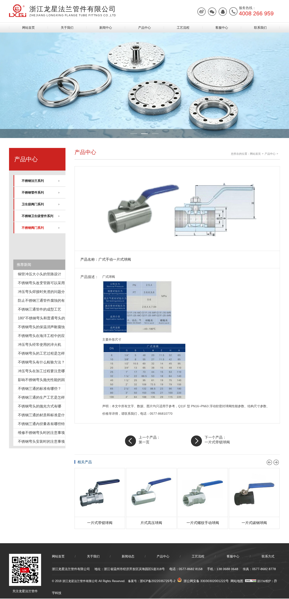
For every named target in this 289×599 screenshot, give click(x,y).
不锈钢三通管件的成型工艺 (39, 309)
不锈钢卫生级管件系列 (37, 216)
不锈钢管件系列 (33, 192)
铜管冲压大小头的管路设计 (39, 274)
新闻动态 (128, 556)
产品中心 (144, 27)
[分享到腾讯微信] (212, 11)
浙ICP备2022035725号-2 (157, 581)
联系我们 (260, 27)
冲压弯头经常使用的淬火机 (39, 344)
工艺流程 (183, 27)
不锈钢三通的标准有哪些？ (39, 389)
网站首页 (28, 27)
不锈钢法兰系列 (33, 181)
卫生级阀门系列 (33, 204)
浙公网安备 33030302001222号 (205, 581)
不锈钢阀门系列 (33, 227)
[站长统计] (250, 581)
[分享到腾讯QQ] (223, 11)
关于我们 (67, 27)
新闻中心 (105, 27)
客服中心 (221, 27)
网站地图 (237, 581)
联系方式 (268, 556)
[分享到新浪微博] (201, 11)
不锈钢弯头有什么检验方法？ (41, 362)
